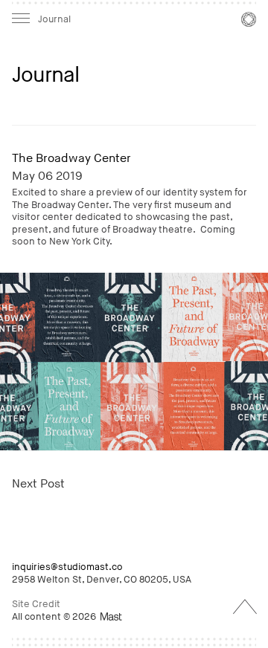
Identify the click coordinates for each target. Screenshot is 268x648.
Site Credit (36, 604)
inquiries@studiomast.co (67, 567)
